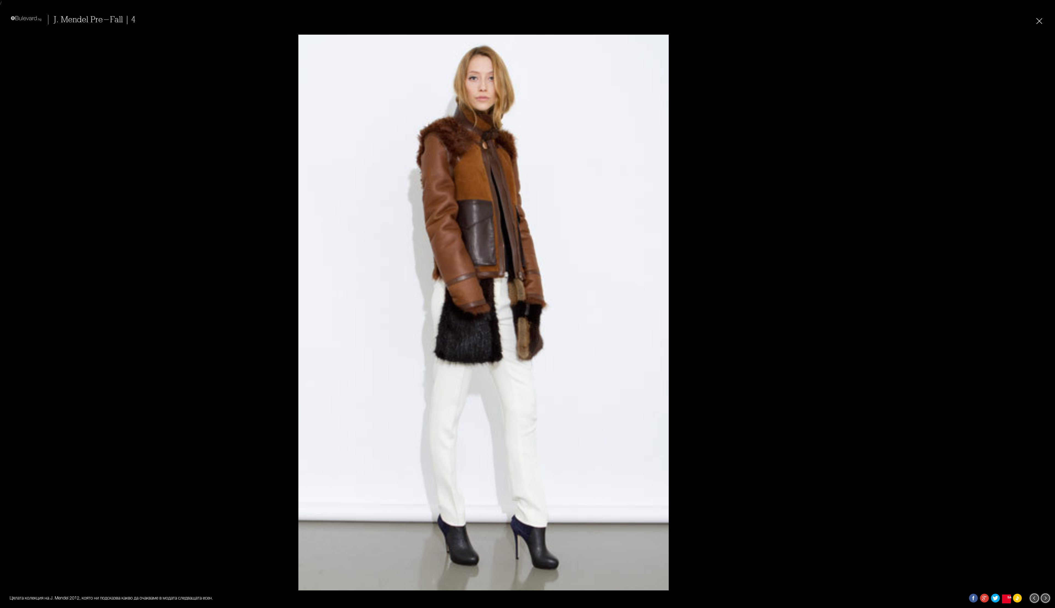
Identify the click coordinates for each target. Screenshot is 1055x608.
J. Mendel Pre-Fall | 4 (94, 19)
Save (1009, 597)
